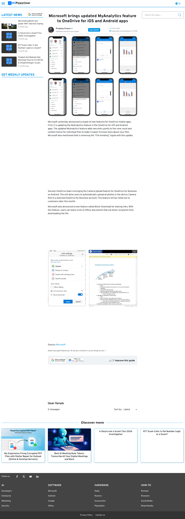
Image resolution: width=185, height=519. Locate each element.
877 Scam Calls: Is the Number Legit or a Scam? (161, 433)
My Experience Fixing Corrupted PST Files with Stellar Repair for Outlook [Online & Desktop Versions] (23, 456)
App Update (94, 30)
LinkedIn (37, 476)
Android (51, 496)
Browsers (145, 496)
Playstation (100, 506)
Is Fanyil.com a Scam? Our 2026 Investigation (115, 433)
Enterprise (6, 496)
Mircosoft (52, 491)
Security (5, 506)
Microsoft (61, 344)
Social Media (146, 501)
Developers (7, 491)
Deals (97, 491)
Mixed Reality (147, 506)
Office (51, 506)
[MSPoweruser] (19, 3)
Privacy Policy (86, 515)
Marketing (6, 501)
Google (51, 501)
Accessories (100, 501)
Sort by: (118, 409)
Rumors (98, 496)
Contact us (100, 515)
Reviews (145, 491)
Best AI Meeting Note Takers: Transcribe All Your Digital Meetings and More (69, 456)
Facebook (17, 476)
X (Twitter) (24, 476)
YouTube (30, 476)
